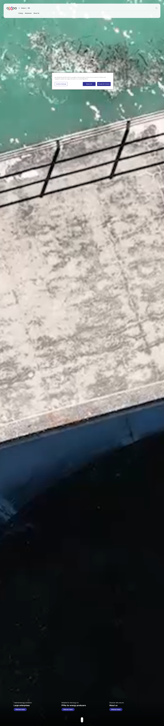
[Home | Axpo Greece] (12, 8)
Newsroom (28, 13)
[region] (83, 81)
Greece (23, 8)
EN (29, 8)
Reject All (89, 84)
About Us (36, 13)
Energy (21, 13)
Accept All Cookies (104, 84)
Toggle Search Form (156, 8)
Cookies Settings (61, 84)
